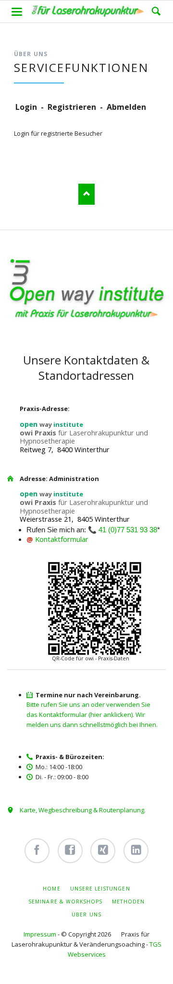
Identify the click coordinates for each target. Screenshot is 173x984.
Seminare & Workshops (65, 901)
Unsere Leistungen (100, 888)
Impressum (40, 934)
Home (51, 888)
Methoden (128, 901)
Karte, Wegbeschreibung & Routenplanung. (83, 810)
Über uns (86, 914)
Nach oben (86, 194)
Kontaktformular (61, 539)
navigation (16, 11)
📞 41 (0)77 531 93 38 (122, 530)
